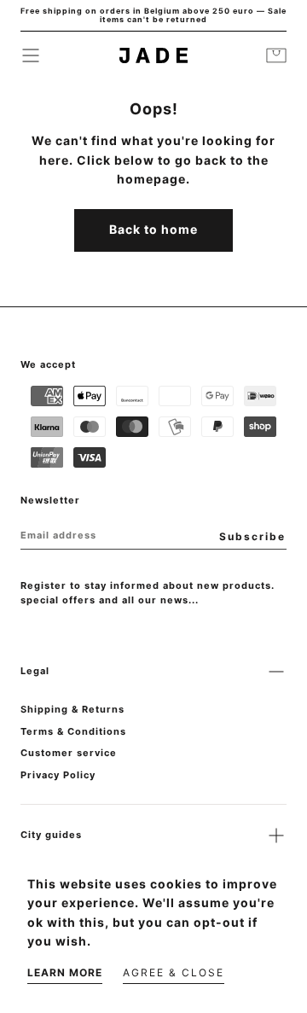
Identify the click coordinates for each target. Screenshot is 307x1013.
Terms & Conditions (73, 731)
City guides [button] (51, 835)
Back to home (153, 229)
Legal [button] (34, 671)
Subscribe (252, 536)
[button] (30, 55)
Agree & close (173, 972)
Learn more (64, 972)
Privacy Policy (58, 775)
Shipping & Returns (72, 709)
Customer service (68, 753)
